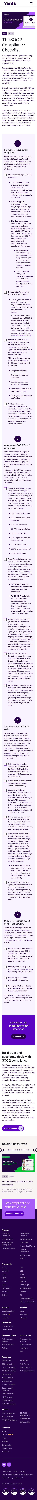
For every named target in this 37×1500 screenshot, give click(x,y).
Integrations (24, 1348)
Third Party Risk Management (7, 1244)
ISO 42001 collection (9, 1371)
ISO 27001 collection (9, 1367)
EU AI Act (23, 1281)
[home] (10, 3)
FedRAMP (23, 1291)
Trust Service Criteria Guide (21, 335)
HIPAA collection (7, 1397)
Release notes (7, 1330)
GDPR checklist (25, 1422)
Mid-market (23, 1314)
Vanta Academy (25, 1364)
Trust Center (24, 1242)
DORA (22, 1274)
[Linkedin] (4, 1464)
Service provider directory (25, 1340)
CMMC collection (8, 1393)
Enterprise (23, 1318)
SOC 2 (11, 33)
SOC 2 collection (7, 1364)
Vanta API (5, 1318)
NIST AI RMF (6, 1288)
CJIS (21, 1267)
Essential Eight (24, 1285)
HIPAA (4, 1278)
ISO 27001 (5, 1271)
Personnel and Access (27, 1246)
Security (5, 1441)
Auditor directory (25, 1344)
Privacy (22, 1471)
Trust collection (7, 1381)
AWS (21, 1351)
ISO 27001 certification (9, 1420)
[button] (31, 3)
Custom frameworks (26, 1298)
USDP (4, 1285)
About (4, 1431)
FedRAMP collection (9, 1404)
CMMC (4, 1295)
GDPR (4, 1274)
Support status (7, 1448)
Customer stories (7, 1326)
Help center (24, 1360)
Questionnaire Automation (24, 1235)
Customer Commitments (24, 1250)
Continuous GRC (7, 1239)
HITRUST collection (8, 1384)
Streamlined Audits (8, 1248)
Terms (15, 1471)
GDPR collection (7, 1400)
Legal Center (6, 1471)
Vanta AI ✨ (6, 1314)
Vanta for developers (27, 1371)
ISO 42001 (5, 1292)
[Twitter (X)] (9, 1464)
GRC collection (7, 1374)
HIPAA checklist (25, 1418)
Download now (18, 1036)
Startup (22, 1311)
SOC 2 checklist (7, 1416)
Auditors (5, 1348)
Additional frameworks (27, 1302)
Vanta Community (25, 1367)
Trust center (6, 1452)
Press (4, 1438)
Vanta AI (22, 1258)
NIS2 (21, 1271)
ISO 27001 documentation (25, 1414)
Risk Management (26, 1239)
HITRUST (5, 1281)
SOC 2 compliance (8, 1413)
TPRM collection (7, 1378)
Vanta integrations (8, 1311)
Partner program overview (7, 1340)
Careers (5, 1435)
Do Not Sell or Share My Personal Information (17, 1475)
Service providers (8, 1344)
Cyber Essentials (25, 1288)
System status (6, 1445)
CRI (21, 1295)
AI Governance (25, 1255)
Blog (4, 33)
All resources (6, 1361)
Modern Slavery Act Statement (12, 1478)
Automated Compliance (6, 1235)
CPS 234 (23, 1278)
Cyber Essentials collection (7, 1389)
